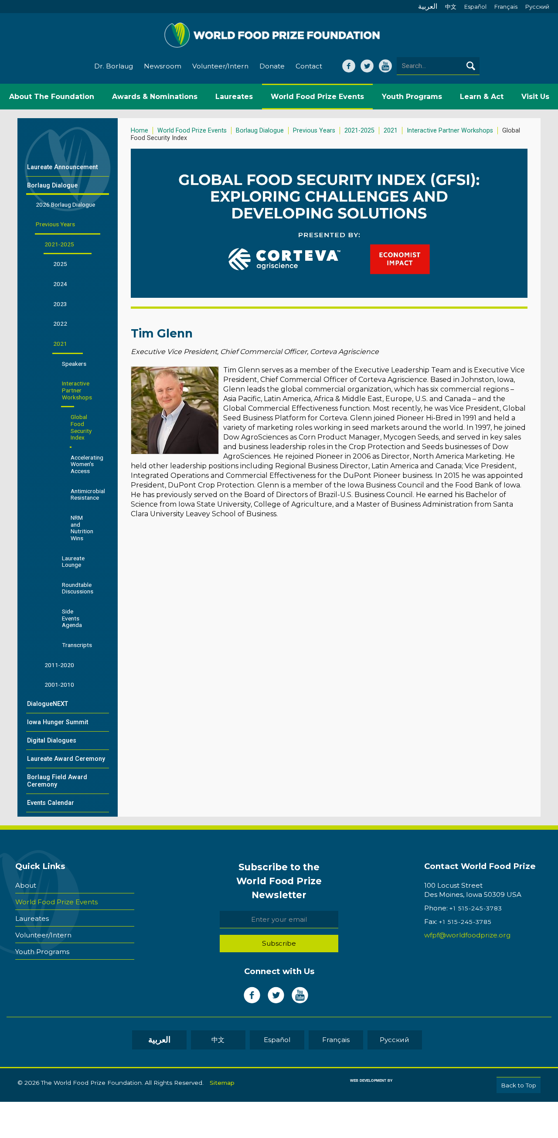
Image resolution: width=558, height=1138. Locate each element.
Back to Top (518, 1085)
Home (139, 130)
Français (505, 6)
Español (475, 6)
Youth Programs (42, 951)
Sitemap (222, 1082)
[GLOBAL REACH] (365, 1086)
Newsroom (162, 66)
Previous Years (314, 130)
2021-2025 (359, 130)
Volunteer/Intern (220, 66)
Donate (272, 66)
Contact (309, 66)
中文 (450, 6)
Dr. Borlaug (113, 66)
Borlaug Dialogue (260, 130)
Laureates (32, 918)
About (25, 885)
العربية (427, 6)
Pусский (537, 6)
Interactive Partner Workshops (450, 130)
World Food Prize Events (192, 130)
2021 (391, 130)
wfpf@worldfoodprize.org (467, 935)
